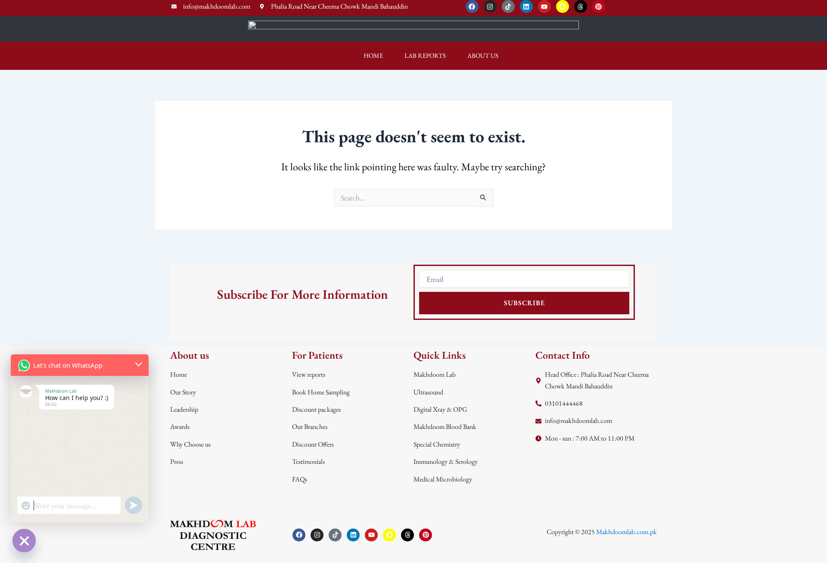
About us (482, 55)
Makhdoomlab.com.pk (626, 531)
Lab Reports (425, 55)
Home (373, 55)
